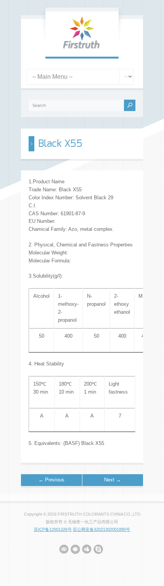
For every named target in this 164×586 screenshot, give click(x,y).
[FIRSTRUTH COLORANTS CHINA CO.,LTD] (82, 48)
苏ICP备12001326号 (53, 529)
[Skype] (98, 551)
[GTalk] (75, 551)
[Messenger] (87, 550)
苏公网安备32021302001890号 (101, 529)
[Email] (64, 550)
